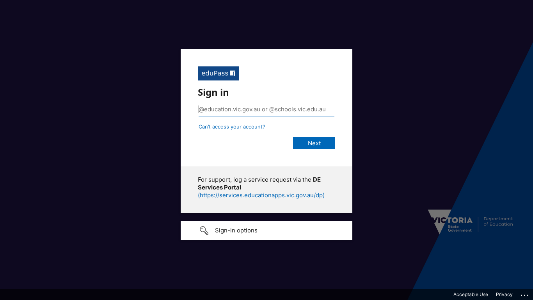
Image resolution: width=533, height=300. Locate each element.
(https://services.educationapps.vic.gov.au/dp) (261, 195)
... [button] (525, 293)
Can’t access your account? (232, 126)
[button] (266, 230)
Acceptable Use (470, 294)
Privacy (504, 294)
